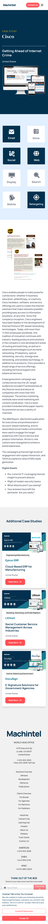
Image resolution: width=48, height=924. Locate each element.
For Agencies (24, 801)
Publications (24, 786)
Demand (24, 775)
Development (24, 779)
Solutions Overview (24, 771)
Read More (13, 581)
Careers (24, 826)
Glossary (24, 833)
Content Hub (24, 819)
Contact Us (33, 5)
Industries (24, 815)
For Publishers (24, 808)
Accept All (24, 918)
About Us (24, 830)
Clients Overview (24, 793)
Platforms (24, 783)
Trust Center (24, 837)
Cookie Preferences (24, 911)
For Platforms (24, 804)
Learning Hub (24, 822)
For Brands (24, 797)
